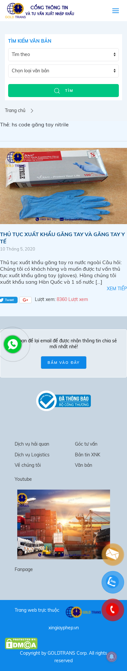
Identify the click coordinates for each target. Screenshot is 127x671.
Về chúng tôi (28, 465)
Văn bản (83, 465)
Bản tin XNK (87, 455)
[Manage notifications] (111, 656)
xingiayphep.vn (64, 628)
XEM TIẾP (117, 289)
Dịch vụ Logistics (32, 455)
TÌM (68, 90)
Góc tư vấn (86, 444)
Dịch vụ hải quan (32, 444)
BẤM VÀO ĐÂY (64, 362)
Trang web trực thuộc (37, 610)
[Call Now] (12, 344)
